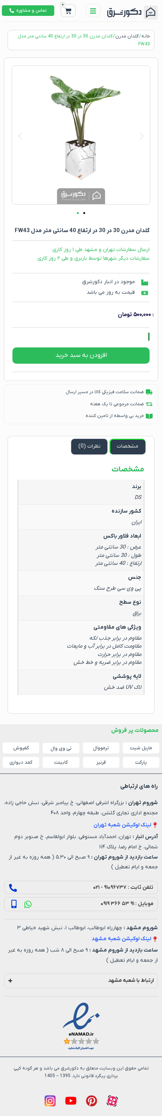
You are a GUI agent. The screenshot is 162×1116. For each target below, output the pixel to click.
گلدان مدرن (127, 36)
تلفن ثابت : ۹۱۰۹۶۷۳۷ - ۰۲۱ (123, 887)
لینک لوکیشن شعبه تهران (122, 825)
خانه (145, 36)
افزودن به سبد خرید (81, 355)
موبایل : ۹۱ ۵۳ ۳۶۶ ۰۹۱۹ (127, 903)
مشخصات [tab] (127, 446)
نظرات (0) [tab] (89, 446)
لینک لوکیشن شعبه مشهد (121, 938)
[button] (20, 136)
